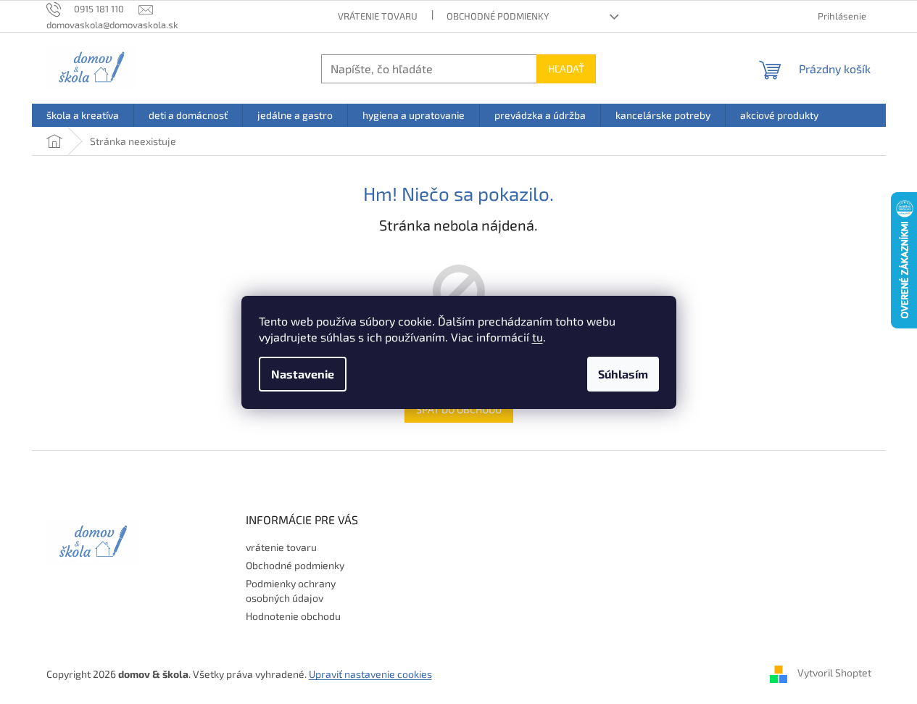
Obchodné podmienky (498, 16)
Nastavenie (302, 374)
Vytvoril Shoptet (834, 672)
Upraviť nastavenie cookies (370, 674)
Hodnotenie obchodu (293, 616)
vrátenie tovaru (378, 16)
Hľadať (566, 68)
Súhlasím (623, 374)
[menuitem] (82, 115)
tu (537, 337)
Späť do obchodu (459, 409)
